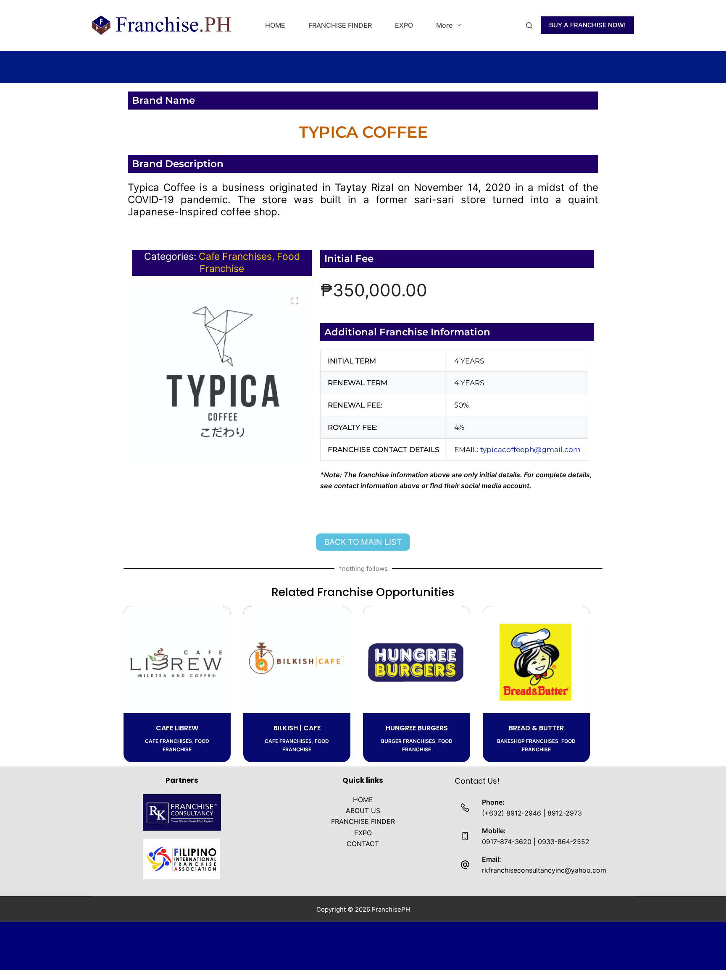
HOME (275, 25)
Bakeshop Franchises (527, 741)
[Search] (529, 25)
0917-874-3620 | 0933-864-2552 (535, 841)
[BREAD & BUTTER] (536, 659)
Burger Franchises (408, 741)
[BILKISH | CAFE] (296, 659)
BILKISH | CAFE (297, 728)
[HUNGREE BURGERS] (416, 659)
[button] (295, 301)
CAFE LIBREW (177, 728)
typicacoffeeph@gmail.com (530, 449)
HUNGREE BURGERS (417, 728)
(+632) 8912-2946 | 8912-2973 (532, 813)
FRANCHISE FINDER (340, 25)
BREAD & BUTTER (536, 728)
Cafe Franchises (235, 256)
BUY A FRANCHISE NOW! (587, 25)
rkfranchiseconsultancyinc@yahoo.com (544, 870)
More (444, 25)
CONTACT (363, 843)
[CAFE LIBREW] (177, 659)
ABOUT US (363, 810)
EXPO (404, 25)
